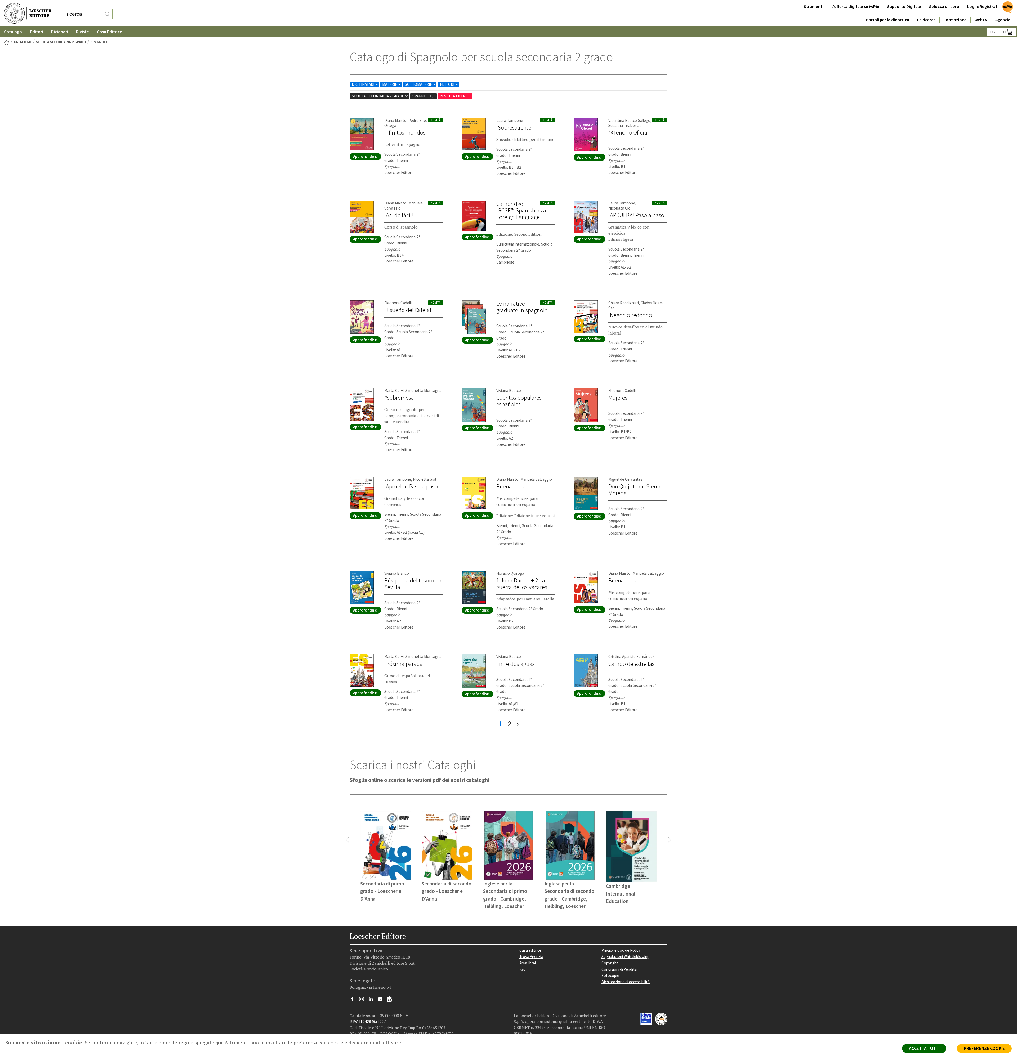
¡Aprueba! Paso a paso (411, 486)
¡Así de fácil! (398, 215)
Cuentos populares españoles (519, 401)
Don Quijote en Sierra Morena (634, 490)
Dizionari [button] (59, 31)
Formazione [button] (955, 20)
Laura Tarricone (509, 120)
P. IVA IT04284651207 (368, 1021)
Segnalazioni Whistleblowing (625, 956)
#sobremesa (399, 397)
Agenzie (1002, 20)
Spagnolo (422, 96)
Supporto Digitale (904, 6)
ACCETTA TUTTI (924, 1048)
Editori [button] (36, 31)
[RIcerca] (107, 14)
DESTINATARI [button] (363, 84)
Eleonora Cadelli (398, 302)
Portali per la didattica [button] (887, 20)
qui (218, 1042)
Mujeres (617, 397)
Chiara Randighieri (623, 302)
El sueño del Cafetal (407, 310)
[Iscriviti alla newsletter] (391, 1000)
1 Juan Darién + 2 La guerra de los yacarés (521, 584)
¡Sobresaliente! (514, 127)
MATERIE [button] (390, 84)
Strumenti (813, 6)
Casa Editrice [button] (109, 31)
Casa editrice (530, 950)
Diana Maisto (395, 120)
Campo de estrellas (631, 663)
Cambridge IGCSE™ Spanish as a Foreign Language (521, 210)
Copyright (609, 962)
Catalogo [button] (13, 31)
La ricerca (926, 20)
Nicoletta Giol (619, 208)
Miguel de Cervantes (625, 479)
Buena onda (511, 486)
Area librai (527, 962)
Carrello (997, 32)
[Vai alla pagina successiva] (518, 723)
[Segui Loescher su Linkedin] (372, 1000)
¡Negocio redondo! (631, 315)
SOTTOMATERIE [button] (419, 84)
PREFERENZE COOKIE (984, 1048)
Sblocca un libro (944, 6)
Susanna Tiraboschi (624, 125)
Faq (522, 969)
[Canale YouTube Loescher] (382, 1000)
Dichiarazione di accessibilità (625, 981)
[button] (347, 839)
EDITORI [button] (447, 84)
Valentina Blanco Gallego (629, 120)
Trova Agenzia (531, 956)
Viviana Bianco (508, 390)
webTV (981, 20)
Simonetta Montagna (423, 390)
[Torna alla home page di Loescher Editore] (28, 13)
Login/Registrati (982, 6)
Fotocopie (610, 975)
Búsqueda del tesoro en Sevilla (412, 584)
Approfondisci (365, 156)
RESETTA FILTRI (453, 96)
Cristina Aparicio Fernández (631, 656)
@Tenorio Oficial (628, 132)
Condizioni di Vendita (619, 969)
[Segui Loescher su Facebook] (354, 1000)
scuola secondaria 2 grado (61, 42)
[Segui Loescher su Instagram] (363, 1000)
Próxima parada (403, 663)
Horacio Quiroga (510, 573)
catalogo (23, 42)
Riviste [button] (82, 31)
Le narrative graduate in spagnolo (522, 307)
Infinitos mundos (405, 132)
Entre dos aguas (515, 663)
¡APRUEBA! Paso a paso (636, 215)
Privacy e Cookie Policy (620, 950)
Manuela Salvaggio (536, 479)
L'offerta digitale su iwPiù (855, 6)
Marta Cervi (394, 390)
